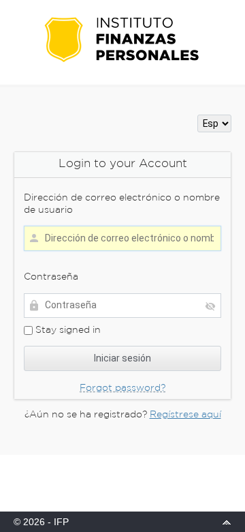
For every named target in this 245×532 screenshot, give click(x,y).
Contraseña (51, 277)
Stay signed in (67, 330)
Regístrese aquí (185, 415)
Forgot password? (122, 388)
